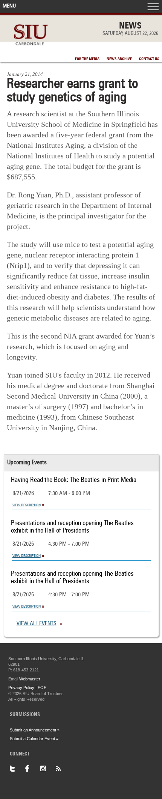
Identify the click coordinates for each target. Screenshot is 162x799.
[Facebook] (32, 768)
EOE (42, 687)
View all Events (37, 624)
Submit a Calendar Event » (34, 738)
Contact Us (149, 59)
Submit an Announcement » (35, 730)
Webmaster (29, 679)
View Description (26, 505)
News (130, 26)
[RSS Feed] (62, 768)
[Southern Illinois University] (30, 49)
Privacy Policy (21, 687)
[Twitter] (17, 768)
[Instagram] (47, 768)
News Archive (119, 59)
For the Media (87, 59)
